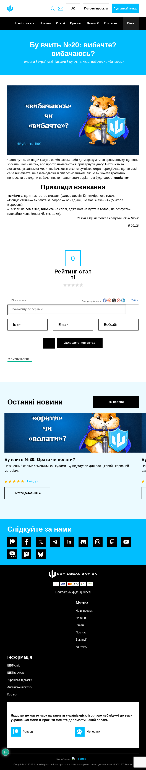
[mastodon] (26, 554)
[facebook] (26, 542)
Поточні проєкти (96, 8)
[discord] (83, 542)
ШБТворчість (15, 672)
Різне (130, 23)
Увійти (134, 300)
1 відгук (32, 481)
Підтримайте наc (125, 8)
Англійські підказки (19, 687)
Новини (45, 23)
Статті (60, 23)
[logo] (10, 8)
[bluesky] (41, 554)
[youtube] (126, 542)
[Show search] (53, 8)
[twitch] (112, 542)
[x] (41, 542)
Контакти (110, 23)
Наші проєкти (24, 23)
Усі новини (116, 401)
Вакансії (93, 23)
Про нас (76, 23)
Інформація (19, 657)
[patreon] (12, 542)
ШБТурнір (13, 665)
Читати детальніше (27, 493)
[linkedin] (69, 542)
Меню (82, 602)
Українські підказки (19, 680)
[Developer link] (81, 759)
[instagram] (98, 542)
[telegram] (55, 542)
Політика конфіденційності (73, 592)
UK (73, 8)
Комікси (12, 694)
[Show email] (60, 8)
